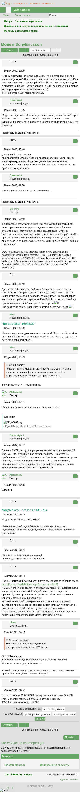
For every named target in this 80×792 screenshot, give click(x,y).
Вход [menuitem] (72, 10)
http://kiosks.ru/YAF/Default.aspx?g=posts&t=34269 (30, 584)
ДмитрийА (16, 100)
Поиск (72, 15)
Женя (13, 622)
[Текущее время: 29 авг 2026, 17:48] (72, 36)
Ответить (8, 50)
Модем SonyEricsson (21, 44)
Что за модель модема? (18, 323)
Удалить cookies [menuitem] (69, 779)
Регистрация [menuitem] (78, 10)
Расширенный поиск (77, 15)
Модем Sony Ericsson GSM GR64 (24, 510)
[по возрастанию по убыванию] (64, 714)
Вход (6, 15)
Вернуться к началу (77, 93)
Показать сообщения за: (28, 708)
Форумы (9, 10)
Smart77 (14, 208)
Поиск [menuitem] (77, 36)
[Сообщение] (3, 70)
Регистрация (22, 15)
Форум (28, 774)
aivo (12, 314)
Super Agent (17, 435)
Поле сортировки (12, 713)
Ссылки (3, 10)
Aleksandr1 (15, 392)
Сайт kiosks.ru (22, 9)
